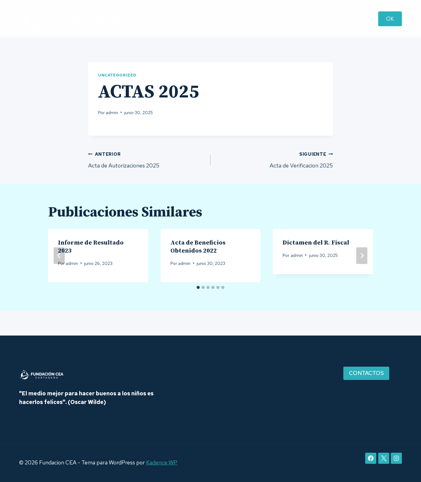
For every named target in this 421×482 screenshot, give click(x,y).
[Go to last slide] (59, 255)
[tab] (198, 287)
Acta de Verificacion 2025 (301, 160)
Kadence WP (161, 462)
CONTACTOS (354, 18)
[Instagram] (396, 458)
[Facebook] (370, 458)
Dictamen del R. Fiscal (316, 243)
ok (390, 18)
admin (112, 112)
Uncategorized (117, 75)
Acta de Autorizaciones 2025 (123, 160)
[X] (383, 458)
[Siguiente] (361, 255)
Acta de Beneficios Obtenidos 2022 (198, 247)
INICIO (249, 18)
